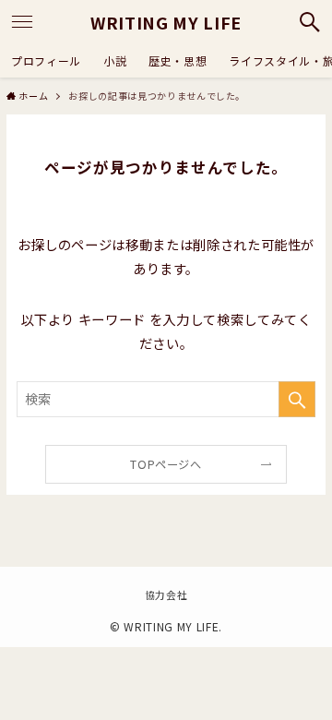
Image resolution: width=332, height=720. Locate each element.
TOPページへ (166, 464)
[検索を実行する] (297, 399)
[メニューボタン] (22, 22)
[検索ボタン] (310, 22)
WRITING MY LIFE (166, 22)
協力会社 (166, 594)
